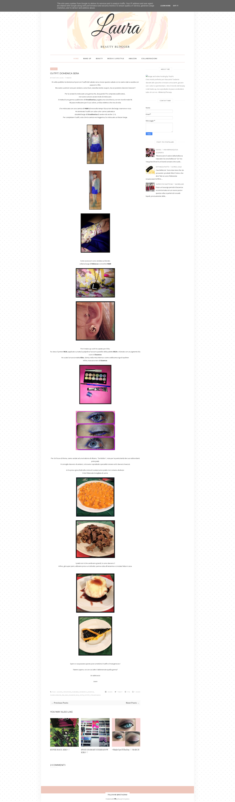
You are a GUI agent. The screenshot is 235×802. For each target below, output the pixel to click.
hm (63, 695)
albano (54, 69)
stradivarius (95, 695)
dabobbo (75, 692)
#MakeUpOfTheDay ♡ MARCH (125, 749)
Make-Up (87, 58)
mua (77, 695)
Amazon (133, 58)
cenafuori (67, 692)
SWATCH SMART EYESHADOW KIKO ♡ (94, 751)
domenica (83, 692)
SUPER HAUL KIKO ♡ (60, 749)
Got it (175, 6)
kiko (66, 695)
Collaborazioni (149, 58)
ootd (82, 695)
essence (91, 692)
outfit (87, 695)
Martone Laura (58, 78)
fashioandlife (55, 695)
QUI (114, 114)
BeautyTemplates (123, 799)
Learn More (165, 6)
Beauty (99, 58)
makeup (72, 695)
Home (76, 58)
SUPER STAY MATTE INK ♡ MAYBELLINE (170, 184)
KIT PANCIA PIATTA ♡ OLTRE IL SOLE (169, 167)
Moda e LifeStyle (115, 58)
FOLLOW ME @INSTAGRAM (117, 795)
